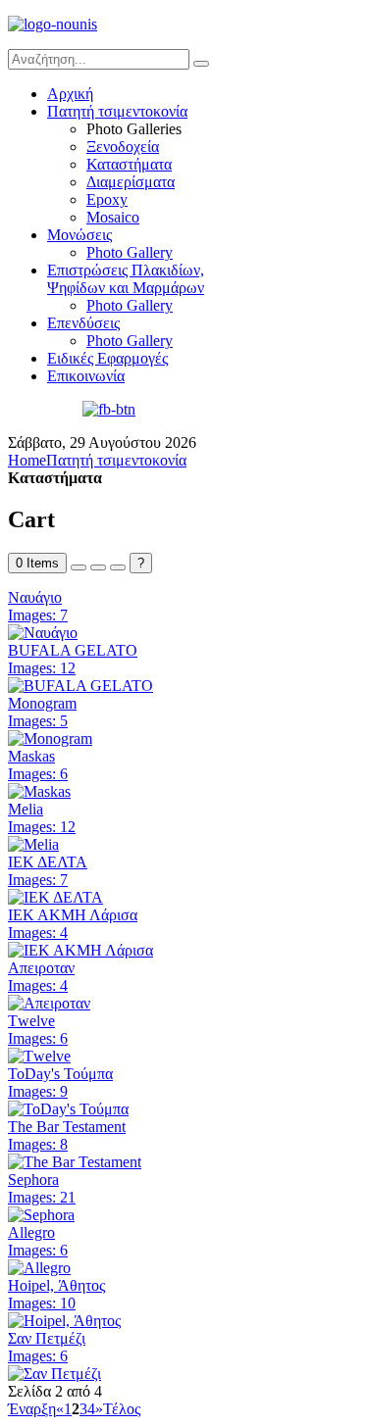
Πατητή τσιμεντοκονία (116, 460)
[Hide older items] (118, 567)
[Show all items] (98, 567)
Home (27, 460)
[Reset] (201, 64)
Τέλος (121, 1409)
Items (37, 563)
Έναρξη (32, 1409)
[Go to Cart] (78, 567)
